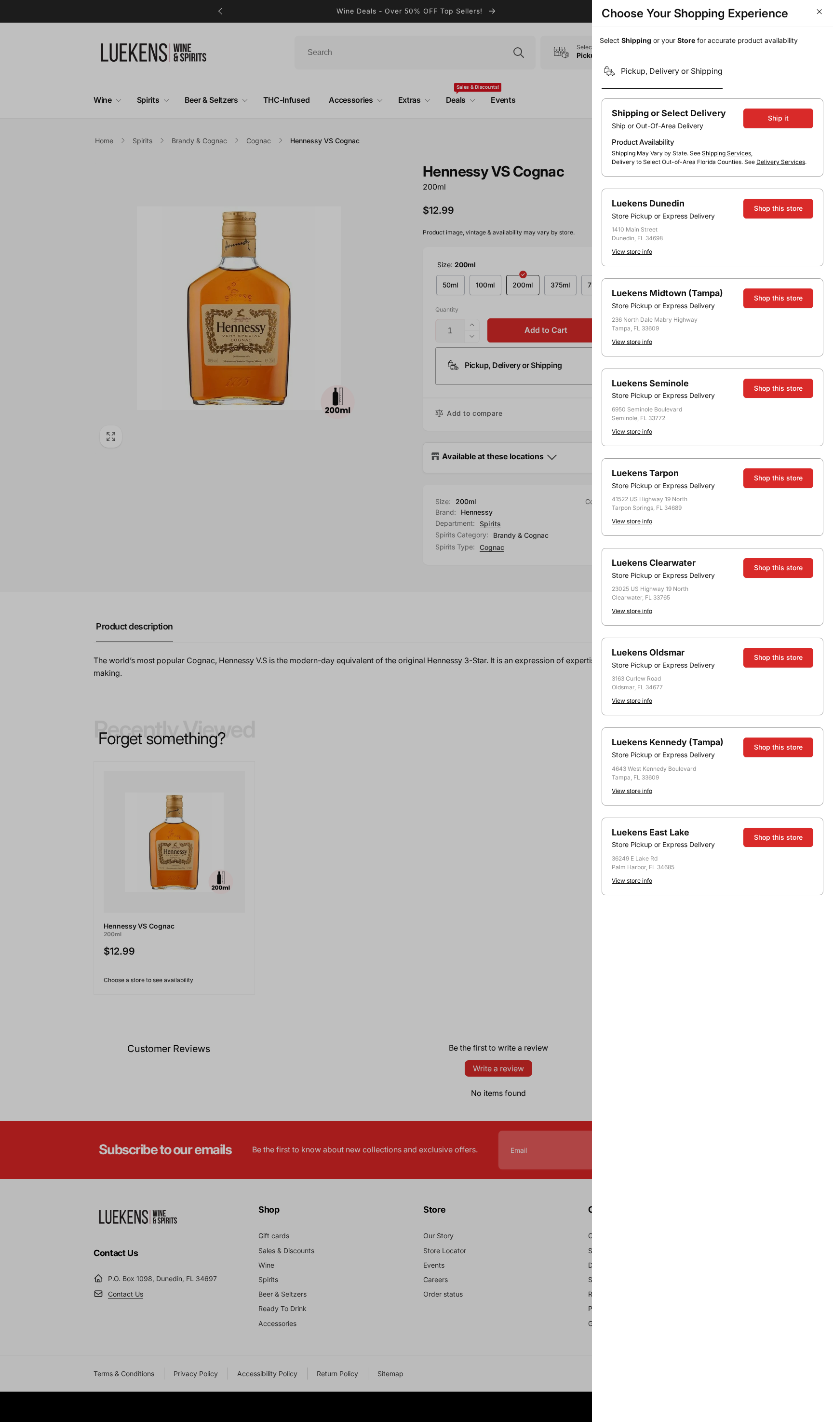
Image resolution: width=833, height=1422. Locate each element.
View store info (632, 251)
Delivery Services (780, 161)
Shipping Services (726, 153)
